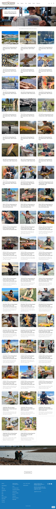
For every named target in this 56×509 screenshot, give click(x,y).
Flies (2, 492)
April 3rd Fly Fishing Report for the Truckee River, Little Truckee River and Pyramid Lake (46, 183)
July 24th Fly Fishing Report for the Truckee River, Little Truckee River (27, 71)
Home (13, 486)
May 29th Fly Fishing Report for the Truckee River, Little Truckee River (9, 138)
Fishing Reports (4, 485)
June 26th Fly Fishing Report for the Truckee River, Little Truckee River (45, 93)
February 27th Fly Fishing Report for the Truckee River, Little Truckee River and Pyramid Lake (10, 228)
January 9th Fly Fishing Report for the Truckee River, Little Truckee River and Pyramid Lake (28, 280)
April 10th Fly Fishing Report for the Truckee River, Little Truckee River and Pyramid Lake (27, 183)
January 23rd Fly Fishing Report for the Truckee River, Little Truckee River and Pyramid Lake (45, 254)
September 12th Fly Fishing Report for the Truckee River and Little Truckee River (45, 409)
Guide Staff (14, 499)
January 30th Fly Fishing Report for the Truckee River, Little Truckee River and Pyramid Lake (28, 254)
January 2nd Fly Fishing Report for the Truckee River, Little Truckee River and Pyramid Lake (46, 280)
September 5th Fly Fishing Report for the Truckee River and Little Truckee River (10, 434)
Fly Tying (3, 500)
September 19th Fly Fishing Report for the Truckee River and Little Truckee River (27, 409)
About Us (14, 494)
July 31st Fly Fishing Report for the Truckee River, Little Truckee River (9, 71)
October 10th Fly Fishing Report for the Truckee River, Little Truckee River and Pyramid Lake (28, 383)
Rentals (29, 3)
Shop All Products (28, 472)
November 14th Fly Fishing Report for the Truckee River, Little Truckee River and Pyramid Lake (46, 331)
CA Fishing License (15, 487)
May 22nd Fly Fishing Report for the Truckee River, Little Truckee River (27, 138)
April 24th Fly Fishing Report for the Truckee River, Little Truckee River (45, 161)
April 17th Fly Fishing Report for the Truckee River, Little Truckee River (9, 183)
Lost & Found (15, 491)
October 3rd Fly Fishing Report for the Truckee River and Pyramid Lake (46, 383)
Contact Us (14, 496)
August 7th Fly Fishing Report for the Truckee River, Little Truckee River (46, 48)
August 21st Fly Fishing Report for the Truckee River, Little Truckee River (10, 48)
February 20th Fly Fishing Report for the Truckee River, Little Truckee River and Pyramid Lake (28, 228)
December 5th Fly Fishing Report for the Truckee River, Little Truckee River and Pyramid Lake (46, 305)
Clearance (38, 3)
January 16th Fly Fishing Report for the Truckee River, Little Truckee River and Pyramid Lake (10, 280)
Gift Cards (3, 488)
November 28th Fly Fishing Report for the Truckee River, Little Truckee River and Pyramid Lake (10, 331)
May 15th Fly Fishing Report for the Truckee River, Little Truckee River (45, 138)
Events (34, 3)
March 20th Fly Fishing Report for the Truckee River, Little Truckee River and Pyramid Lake (28, 206)
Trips (26, 3)
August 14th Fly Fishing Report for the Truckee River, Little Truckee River (28, 48)
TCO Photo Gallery (15, 492)
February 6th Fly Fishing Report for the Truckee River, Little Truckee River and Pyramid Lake (10, 254)
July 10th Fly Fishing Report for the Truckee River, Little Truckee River (9, 93)
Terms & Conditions (16, 497)
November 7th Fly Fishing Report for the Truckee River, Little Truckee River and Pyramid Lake (10, 357)
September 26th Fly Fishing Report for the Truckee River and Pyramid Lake (10, 409)
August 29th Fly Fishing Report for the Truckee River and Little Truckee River (28, 434)
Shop (18, 3)
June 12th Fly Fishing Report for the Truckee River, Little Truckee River (27, 116)
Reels (2, 495)
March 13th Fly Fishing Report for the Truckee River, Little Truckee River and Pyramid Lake (46, 206)
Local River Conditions (16, 489)
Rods (2, 493)
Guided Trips (4, 490)
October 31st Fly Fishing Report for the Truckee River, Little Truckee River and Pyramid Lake (28, 357)
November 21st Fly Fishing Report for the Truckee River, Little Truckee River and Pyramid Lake (28, 331)
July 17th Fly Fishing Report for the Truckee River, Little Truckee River (45, 71)
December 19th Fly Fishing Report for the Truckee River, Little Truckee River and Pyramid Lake (10, 305)
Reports (22, 3)
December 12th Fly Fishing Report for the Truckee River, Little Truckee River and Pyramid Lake (28, 305)
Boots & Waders (4, 497)
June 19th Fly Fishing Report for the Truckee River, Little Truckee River (9, 116)
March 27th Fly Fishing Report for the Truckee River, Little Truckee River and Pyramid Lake (10, 206)
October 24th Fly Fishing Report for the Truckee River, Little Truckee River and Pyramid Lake (45, 357)
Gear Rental (3, 498)
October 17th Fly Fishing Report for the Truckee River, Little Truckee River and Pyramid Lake (10, 383)
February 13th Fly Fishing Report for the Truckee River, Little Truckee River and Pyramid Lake (45, 228)
